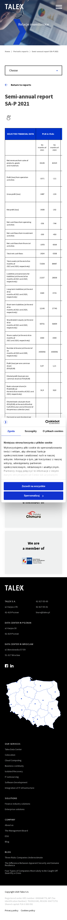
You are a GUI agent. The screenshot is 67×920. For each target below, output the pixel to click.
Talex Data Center (13, 749)
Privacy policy (11, 910)
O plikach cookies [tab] (53, 431)
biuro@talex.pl (43, 612)
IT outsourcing (12, 777)
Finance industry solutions (17, 804)
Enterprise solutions (15, 809)
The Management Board (16, 830)
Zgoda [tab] (11, 431)
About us (9, 825)
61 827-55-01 (42, 607)
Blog (7, 841)
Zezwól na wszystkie (33, 486)
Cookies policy (28, 910)
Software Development (16, 782)
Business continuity (14, 766)
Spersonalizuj (32, 495)
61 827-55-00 (42, 601)
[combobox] (33, 70)
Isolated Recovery (14, 771)
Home (7, 51)
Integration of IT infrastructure (19, 788)
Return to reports (21, 84)
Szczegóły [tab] (31, 431)
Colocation (10, 755)
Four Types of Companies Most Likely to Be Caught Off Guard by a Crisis (31, 872)
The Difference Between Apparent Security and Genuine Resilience (32, 864)
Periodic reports (20, 51)
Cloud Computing (13, 760)
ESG (7, 836)
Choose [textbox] (13, 70)
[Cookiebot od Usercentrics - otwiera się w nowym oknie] (49, 422)
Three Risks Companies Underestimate (24, 857)
